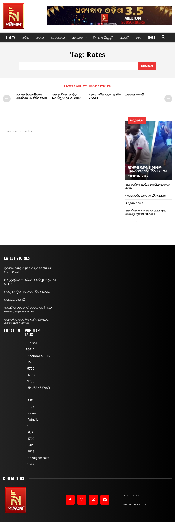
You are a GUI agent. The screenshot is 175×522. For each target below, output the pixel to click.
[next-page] (168, 98)
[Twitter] (93, 500)
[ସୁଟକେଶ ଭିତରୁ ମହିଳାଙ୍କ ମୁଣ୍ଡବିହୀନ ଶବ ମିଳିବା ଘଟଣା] (148, 150)
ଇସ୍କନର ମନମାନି (134, 94)
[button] (163, 37)
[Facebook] (70, 500)
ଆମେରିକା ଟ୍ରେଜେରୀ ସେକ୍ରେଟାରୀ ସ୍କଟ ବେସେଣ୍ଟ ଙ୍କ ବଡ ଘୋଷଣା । (145, 212)
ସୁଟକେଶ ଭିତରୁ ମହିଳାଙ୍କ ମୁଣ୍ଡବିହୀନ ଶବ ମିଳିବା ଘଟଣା (31, 96)
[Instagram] (81, 500)
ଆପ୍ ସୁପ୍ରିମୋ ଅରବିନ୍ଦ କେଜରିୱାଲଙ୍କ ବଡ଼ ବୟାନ (66, 96)
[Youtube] (104, 500)
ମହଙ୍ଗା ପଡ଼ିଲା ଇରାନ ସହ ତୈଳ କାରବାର (105, 96)
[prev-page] (7, 98)
